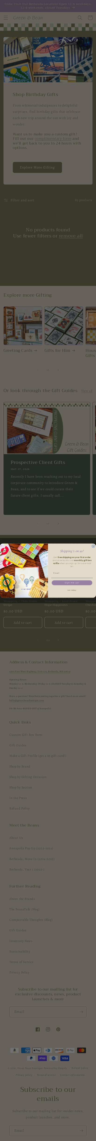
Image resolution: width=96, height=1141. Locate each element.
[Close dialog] (93, 546)
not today (72, 590)
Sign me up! (72, 582)
